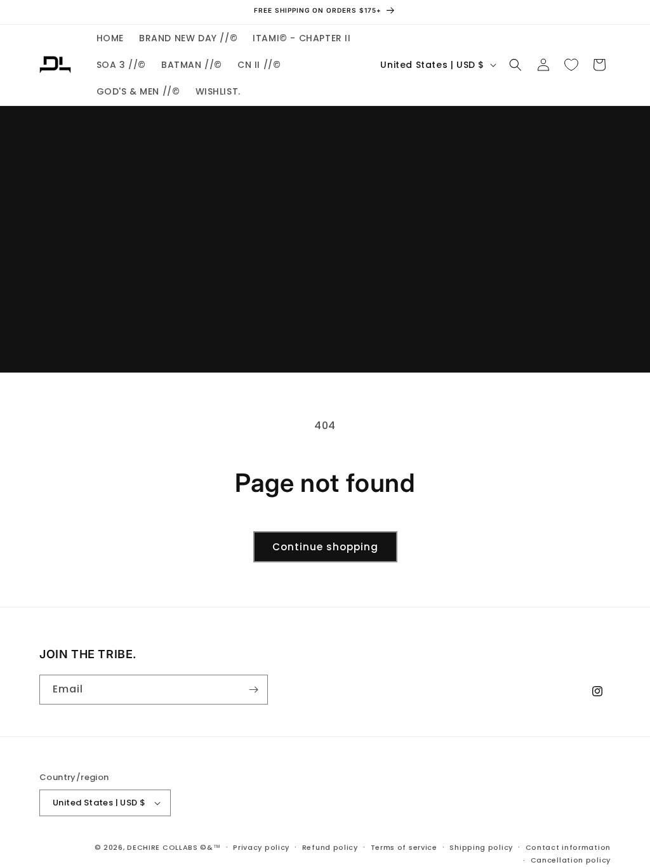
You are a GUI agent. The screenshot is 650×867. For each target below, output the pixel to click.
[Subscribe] (253, 690)
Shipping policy (481, 847)
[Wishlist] (571, 65)
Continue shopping (325, 546)
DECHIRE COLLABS (162, 847)
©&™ (210, 847)
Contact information (568, 847)
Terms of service (404, 847)
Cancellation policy (571, 860)
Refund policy (330, 847)
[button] (515, 65)
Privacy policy (261, 847)
